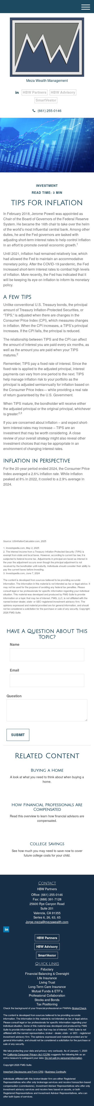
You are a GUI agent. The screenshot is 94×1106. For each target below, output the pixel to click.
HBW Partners (34, 92)
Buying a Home (47, 770)
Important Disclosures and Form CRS (23, 1071)
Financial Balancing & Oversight (47, 973)
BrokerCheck (79, 1008)
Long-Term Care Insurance (47, 986)
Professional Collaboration (47, 995)
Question (14, 696)
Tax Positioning (47, 1004)
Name (14, 644)
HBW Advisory (63, 92)
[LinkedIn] (17, 92)
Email (14, 670)
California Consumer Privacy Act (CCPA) (28, 1054)
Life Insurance (47, 978)
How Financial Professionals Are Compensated (47, 807)
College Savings (47, 844)
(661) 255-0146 (49, 110)
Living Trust (47, 982)
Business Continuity (55, 1071)
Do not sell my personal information (63, 1058)
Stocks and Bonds (47, 1000)
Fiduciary (47, 969)
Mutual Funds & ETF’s (47, 991)
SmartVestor (46, 100)
